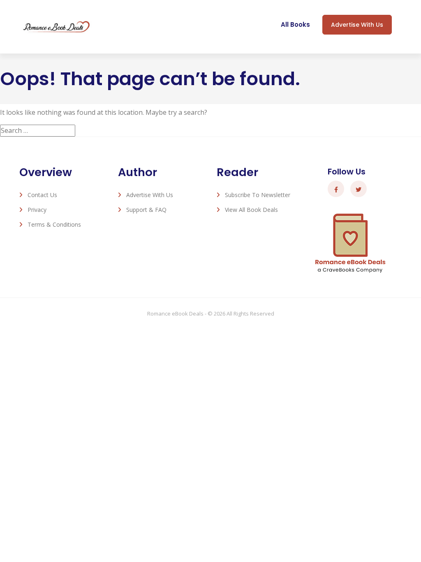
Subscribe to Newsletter (257, 195)
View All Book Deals (251, 210)
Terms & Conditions (54, 224)
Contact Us (42, 195)
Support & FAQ (146, 210)
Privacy (37, 210)
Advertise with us (357, 25)
